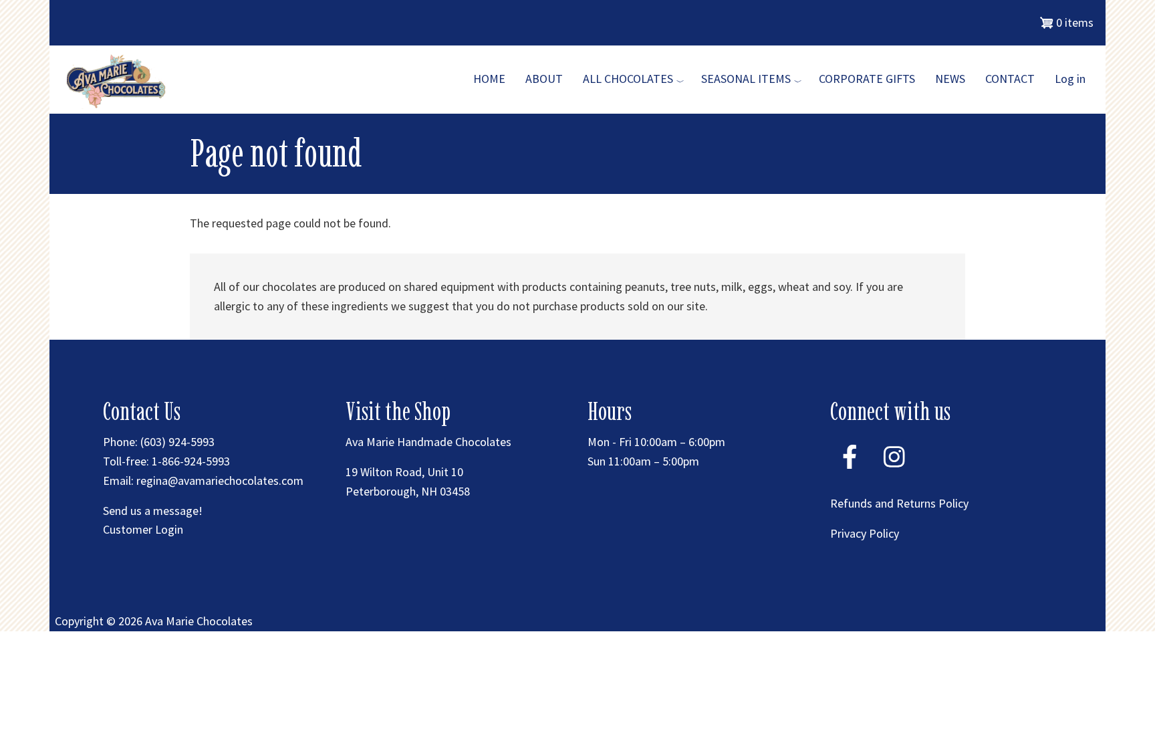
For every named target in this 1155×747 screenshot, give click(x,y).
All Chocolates (628, 78)
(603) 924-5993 (177, 441)
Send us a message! (153, 510)
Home (489, 78)
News (950, 78)
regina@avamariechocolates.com (219, 480)
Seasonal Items (746, 78)
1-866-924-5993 (191, 461)
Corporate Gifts (867, 78)
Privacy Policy (864, 533)
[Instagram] (894, 474)
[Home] (117, 78)
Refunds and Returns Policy (899, 503)
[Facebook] (850, 474)
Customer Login (143, 529)
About (544, 78)
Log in (1070, 78)
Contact (1010, 78)
